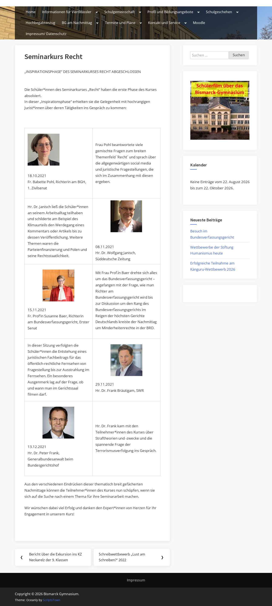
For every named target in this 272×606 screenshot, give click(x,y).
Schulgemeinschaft (119, 12)
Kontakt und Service (164, 22)
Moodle (199, 22)
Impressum (136, 580)
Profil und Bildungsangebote (170, 12)
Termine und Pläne (120, 22)
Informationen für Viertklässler (66, 12)
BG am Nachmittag (77, 22)
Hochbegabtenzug (40, 22)
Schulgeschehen (219, 12)
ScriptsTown (51, 600)
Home (30, 12)
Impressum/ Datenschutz (46, 33)
